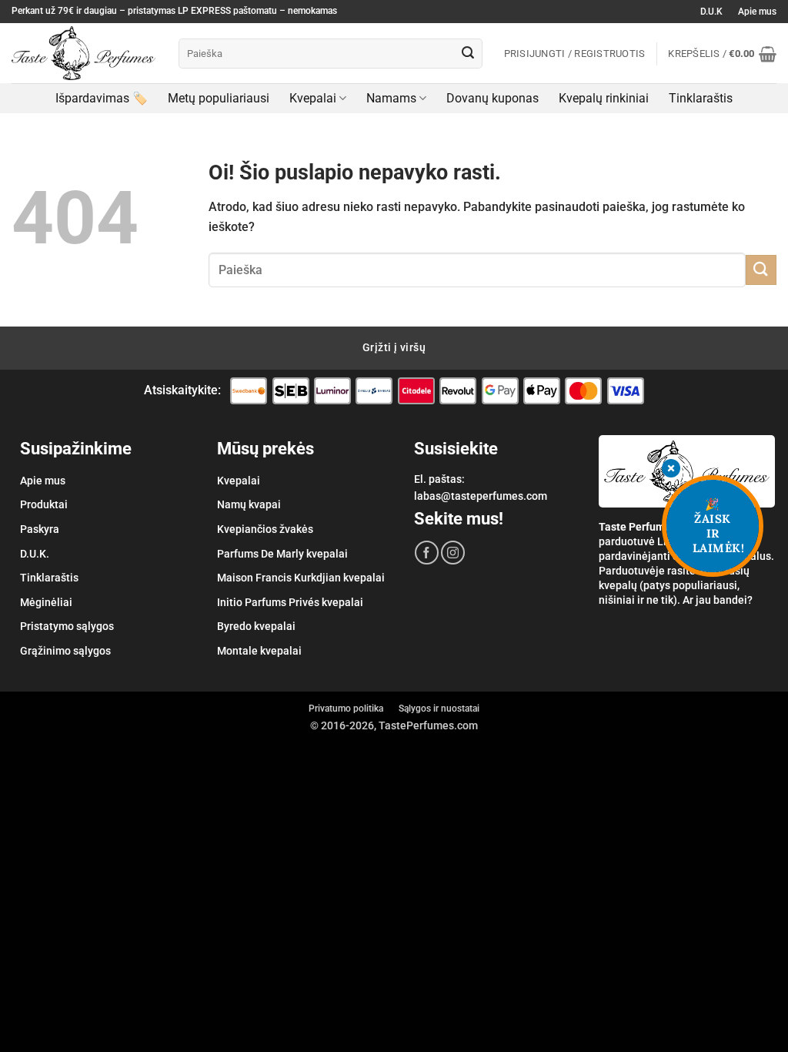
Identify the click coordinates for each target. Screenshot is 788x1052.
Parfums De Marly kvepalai (282, 554)
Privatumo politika (346, 708)
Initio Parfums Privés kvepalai (290, 602)
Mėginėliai (46, 602)
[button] (722, 54)
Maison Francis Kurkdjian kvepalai (301, 577)
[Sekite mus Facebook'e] (427, 553)
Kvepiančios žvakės (265, 529)
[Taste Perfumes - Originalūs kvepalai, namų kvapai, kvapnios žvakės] (83, 53)
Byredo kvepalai (256, 626)
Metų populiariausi (218, 98)
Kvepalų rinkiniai (604, 98)
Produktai (44, 504)
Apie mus (757, 11)
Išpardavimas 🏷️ (101, 98)
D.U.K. (34, 554)
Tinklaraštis (701, 98)
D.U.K (711, 11)
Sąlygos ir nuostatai (439, 708)
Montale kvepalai (259, 651)
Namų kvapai (249, 504)
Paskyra (39, 529)
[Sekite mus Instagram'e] (453, 553)
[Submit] (468, 54)
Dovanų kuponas (492, 98)
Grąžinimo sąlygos (65, 651)
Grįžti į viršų (394, 347)
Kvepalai (312, 98)
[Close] (671, 469)
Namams (391, 98)
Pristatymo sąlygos (67, 626)
